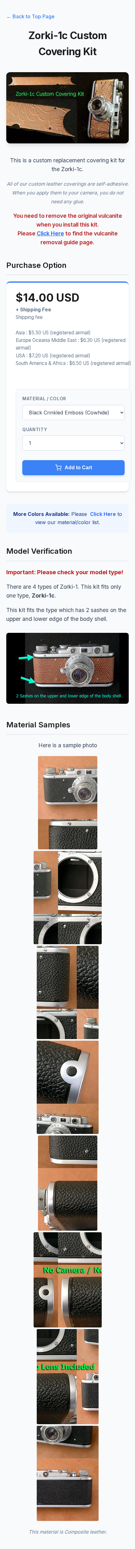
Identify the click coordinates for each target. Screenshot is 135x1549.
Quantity (34, 429)
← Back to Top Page (30, 16)
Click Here (50, 233)
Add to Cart (78, 467)
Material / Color (44, 398)
